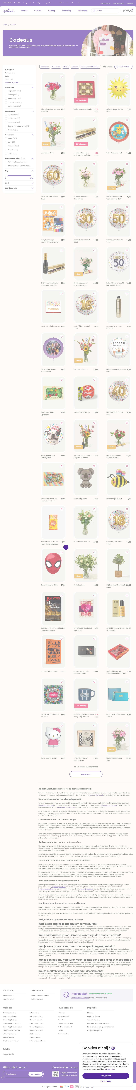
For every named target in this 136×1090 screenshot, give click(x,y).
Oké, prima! (106, 1076)
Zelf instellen (106, 1081)
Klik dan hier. (110, 1069)
